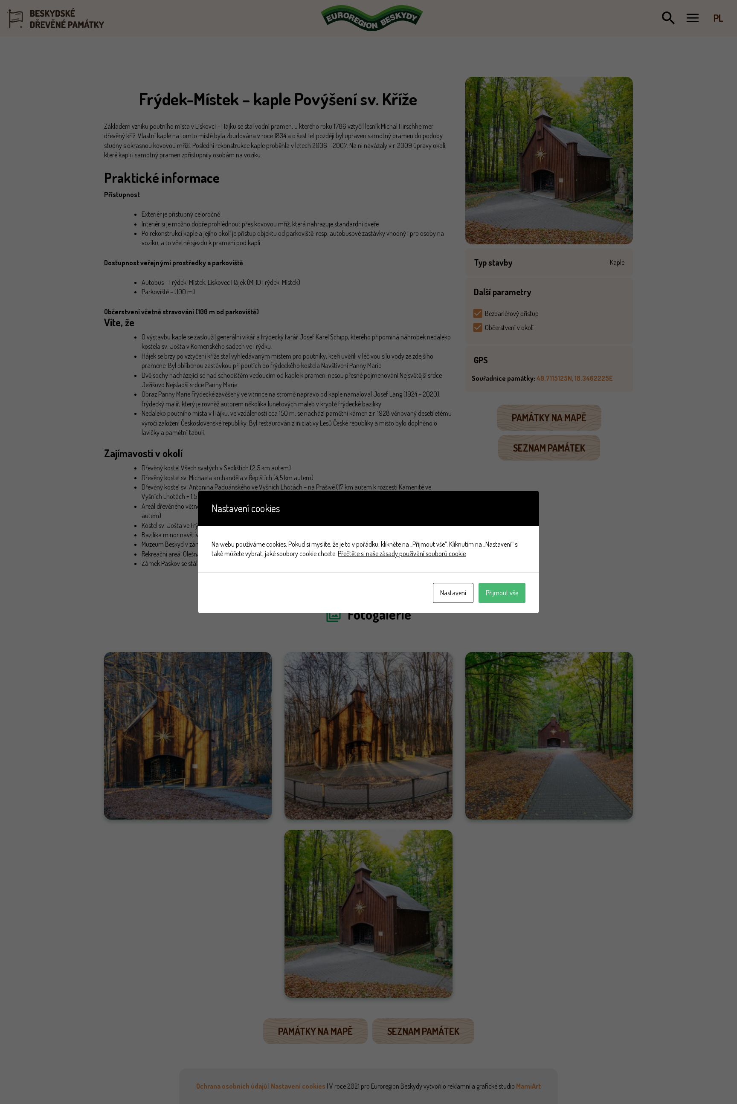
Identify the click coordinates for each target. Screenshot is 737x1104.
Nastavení (453, 592)
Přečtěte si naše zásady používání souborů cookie (402, 553)
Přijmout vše (502, 592)
